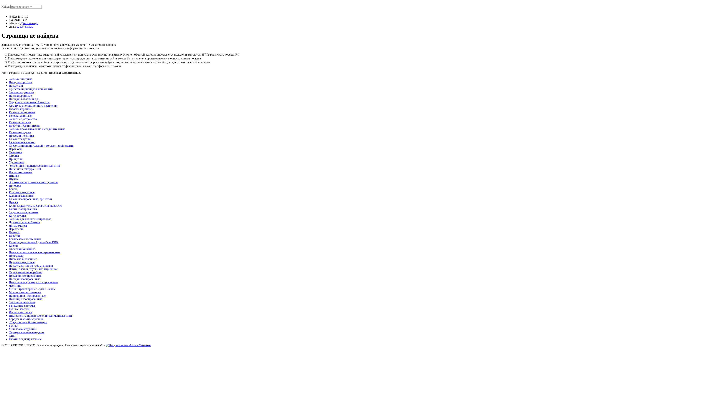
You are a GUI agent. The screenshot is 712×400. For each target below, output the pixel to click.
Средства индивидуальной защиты (31, 89)
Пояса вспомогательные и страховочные (34, 252)
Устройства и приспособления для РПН (34, 165)
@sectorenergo (29, 23)
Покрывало (16, 255)
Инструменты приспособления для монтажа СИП (40, 315)
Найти (5, 6)
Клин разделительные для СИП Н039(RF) (35, 205)
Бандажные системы (22, 305)
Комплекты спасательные (25, 239)
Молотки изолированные (25, 292)
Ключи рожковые (20, 122)
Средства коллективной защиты (29, 102)
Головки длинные (20, 115)
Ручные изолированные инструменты (33, 182)
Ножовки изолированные (25, 275)
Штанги (14, 175)
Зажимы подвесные (21, 92)
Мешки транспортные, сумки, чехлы (32, 289)
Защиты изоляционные (23, 212)
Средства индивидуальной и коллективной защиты (41, 145)
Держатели (16, 229)
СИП (12, 335)
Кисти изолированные (23, 209)
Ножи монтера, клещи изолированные (33, 282)
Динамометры (18, 225)
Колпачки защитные (21, 192)
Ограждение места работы (25, 272)
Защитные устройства (23, 119)
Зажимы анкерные (20, 79)
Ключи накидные (20, 132)
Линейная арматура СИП (25, 169)
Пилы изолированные (23, 259)
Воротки (14, 235)
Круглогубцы (17, 215)
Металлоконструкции (22, 329)
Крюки (13, 245)
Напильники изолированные (27, 295)
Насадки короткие (20, 82)
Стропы (14, 155)
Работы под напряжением (25, 339)
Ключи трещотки (20, 139)
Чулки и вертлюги (20, 312)
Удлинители (16, 162)
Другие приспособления (24, 222)
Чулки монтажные (20, 172)
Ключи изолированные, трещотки (30, 199)
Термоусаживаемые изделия (26, 332)
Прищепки (16, 159)
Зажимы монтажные (22, 302)
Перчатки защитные (21, 262)
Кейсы (13, 189)
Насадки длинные (20, 95)
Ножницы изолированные (25, 299)
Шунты (13, 179)
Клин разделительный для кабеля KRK (33, 242)
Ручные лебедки (19, 309)
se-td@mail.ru (25, 26)
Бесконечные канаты (22, 142)
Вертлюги (15, 149)
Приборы (15, 185)
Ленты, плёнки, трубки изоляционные (33, 269)
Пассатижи (16, 85)
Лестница (15, 285)
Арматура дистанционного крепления (33, 105)
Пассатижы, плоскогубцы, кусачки (31, 265)
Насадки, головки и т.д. (24, 99)
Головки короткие (20, 109)
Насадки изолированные (24, 279)
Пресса (13, 202)
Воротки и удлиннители (24, 125)
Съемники (15, 152)
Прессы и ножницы (21, 135)
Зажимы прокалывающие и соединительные (37, 129)
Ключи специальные (22, 112)
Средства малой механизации (28, 322)
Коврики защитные (21, 195)
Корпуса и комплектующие (26, 319)
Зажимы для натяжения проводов (30, 219)
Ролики (13, 325)
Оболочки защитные (22, 249)
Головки (14, 232)
